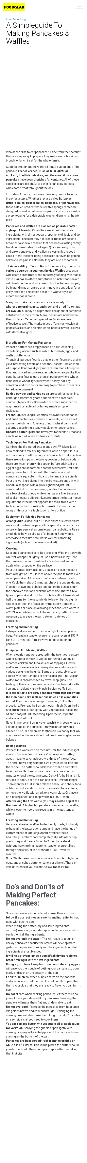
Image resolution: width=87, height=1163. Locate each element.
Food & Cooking (16, 19)
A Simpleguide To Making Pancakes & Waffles (38, 33)
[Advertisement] (43, 104)
